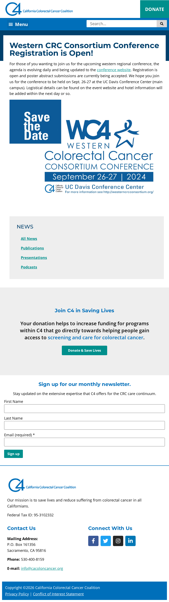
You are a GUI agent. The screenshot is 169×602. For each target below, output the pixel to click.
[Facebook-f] (93, 541)
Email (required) (19, 435)
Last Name (13, 418)
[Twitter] (106, 541)
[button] (18, 24)
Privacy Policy (17, 593)
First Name (13, 401)
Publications (32, 248)
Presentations (34, 257)
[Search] (162, 23)
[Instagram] (118, 541)
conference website (114, 69)
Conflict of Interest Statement (58, 593)
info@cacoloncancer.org (42, 568)
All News (29, 238)
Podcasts (29, 267)
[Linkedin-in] (130, 541)
